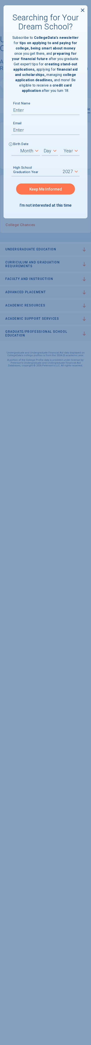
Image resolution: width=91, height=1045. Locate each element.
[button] (11, 144)
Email (17, 123)
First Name (21, 103)
